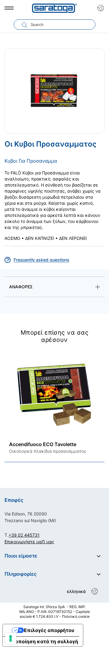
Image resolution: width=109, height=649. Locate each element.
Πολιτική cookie (76, 616)
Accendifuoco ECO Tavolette (42, 444)
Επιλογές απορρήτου (49, 630)
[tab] (54, 288)
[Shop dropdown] (99, 8)
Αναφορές (21, 286)
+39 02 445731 (24, 535)
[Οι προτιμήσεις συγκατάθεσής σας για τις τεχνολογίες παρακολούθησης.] (10, 638)
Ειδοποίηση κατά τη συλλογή (43, 641)
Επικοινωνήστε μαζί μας (29, 541)
